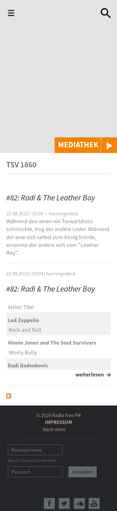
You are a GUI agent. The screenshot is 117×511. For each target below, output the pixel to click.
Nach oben (54, 429)
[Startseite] (56, 14)
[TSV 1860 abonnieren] (8, 395)
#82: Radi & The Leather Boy (50, 198)
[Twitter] (64, 503)
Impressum (58, 422)
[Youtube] (94, 503)
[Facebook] (49, 503)
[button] (86, 145)
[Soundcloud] (79, 503)
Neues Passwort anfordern (32, 460)
